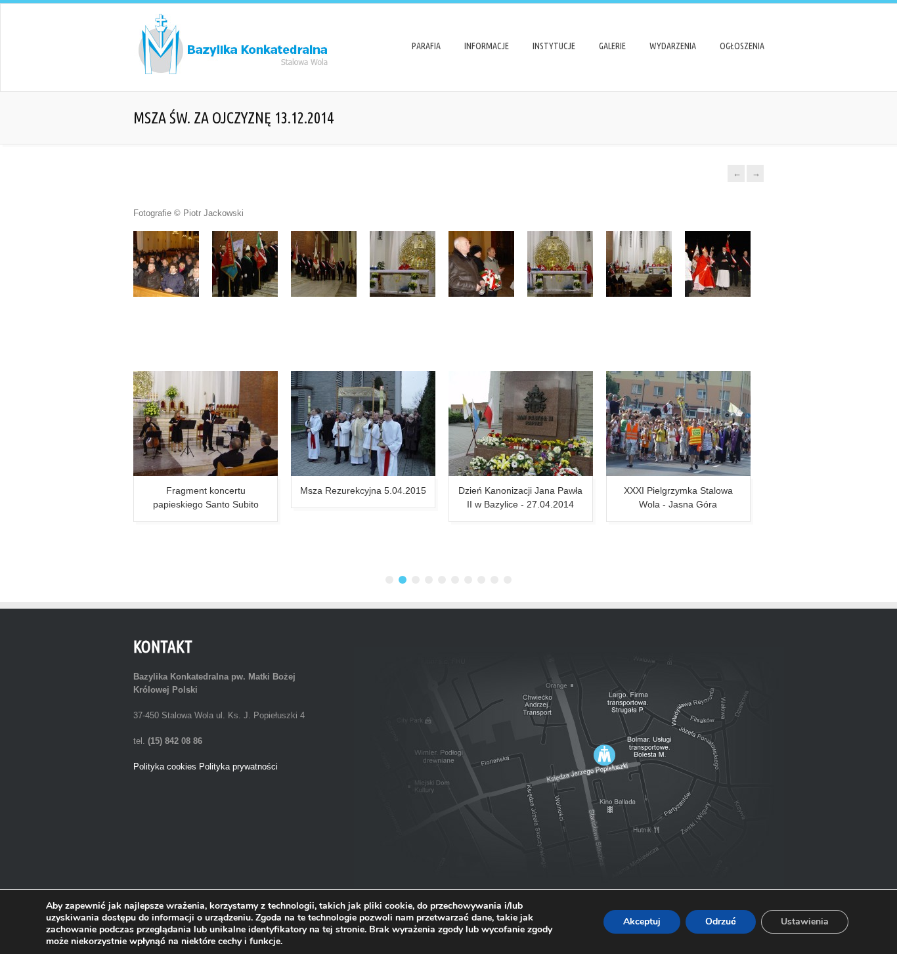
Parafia (426, 46)
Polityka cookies (164, 766)
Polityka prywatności (238, 766)
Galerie (612, 46)
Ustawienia (805, 921)
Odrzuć (720, 921)
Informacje (486, 46)
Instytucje (554, 46)
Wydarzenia (672, 46)
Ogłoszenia (742, 46)
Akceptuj (642, 921)
